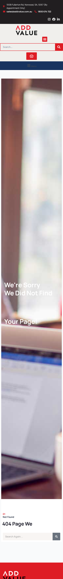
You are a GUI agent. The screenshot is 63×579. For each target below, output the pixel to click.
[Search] (59, 47)
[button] (44, 39)
